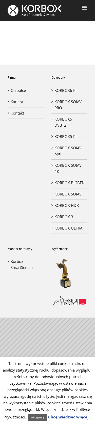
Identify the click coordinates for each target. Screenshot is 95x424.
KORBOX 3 (63, 216)
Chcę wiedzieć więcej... (70, 416)
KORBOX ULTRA (68, 228)
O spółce (18, 90)
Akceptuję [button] (37, 417)
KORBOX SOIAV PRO (68, 104)
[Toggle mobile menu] (84, 7)
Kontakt (17, 113)
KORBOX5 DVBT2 (63, 122)
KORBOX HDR (66, 205)
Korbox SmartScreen (22, 264)
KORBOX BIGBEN (69, 182)
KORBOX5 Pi (65, 136)
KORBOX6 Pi (65, 90)
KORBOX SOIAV (68, 193)
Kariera (17, 101)
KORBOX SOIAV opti (68, 150)
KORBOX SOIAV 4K (68, 168)
